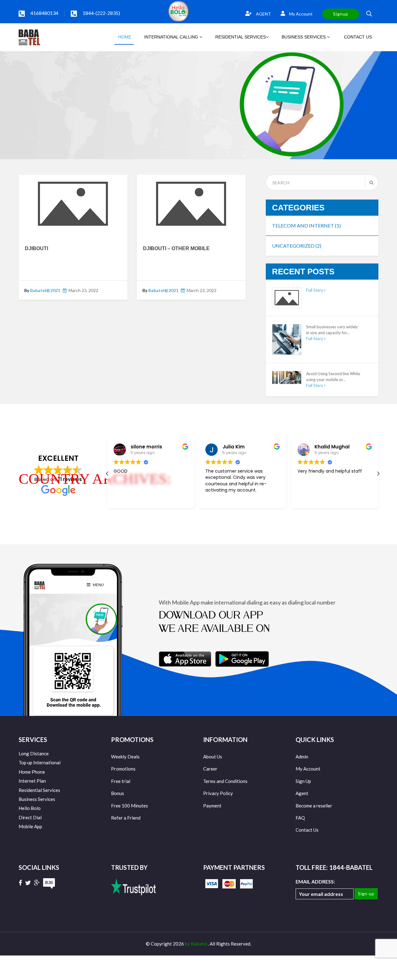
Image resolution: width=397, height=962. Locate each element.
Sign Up (303, 781)
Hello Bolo (30, 808)
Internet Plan (32, 781)
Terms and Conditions (225, 781)
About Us (212, 756)
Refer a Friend (126, 817)
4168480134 (44, 13)
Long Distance (34, 753)
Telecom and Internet (306, 225)
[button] (378, 473)
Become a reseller (314, 805)
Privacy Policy (218, 793)
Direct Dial (30, 817)
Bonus (117, 793)
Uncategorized (296, 246)
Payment (212, 805)
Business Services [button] (304, 36)
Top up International (39, 762)
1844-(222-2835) (101, 13)
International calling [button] (171, 36)
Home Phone (32, 772)
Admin (302, 756)
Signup (340, 13)
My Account (300, 13)
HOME (124, 36)
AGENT (263, 13)
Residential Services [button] (240, 36)
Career (210, 768)
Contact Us (307, 830)
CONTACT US (357, 36)
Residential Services (39, 790)
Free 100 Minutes (129, 805)
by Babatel (196, 943)
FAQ (300, 817)
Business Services (37, 799)
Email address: (315, 881)
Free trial (120, 781)
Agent (302, 793)
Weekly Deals (125, 756)
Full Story (315, 290)
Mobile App (30, 826)
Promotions (123, 768)
